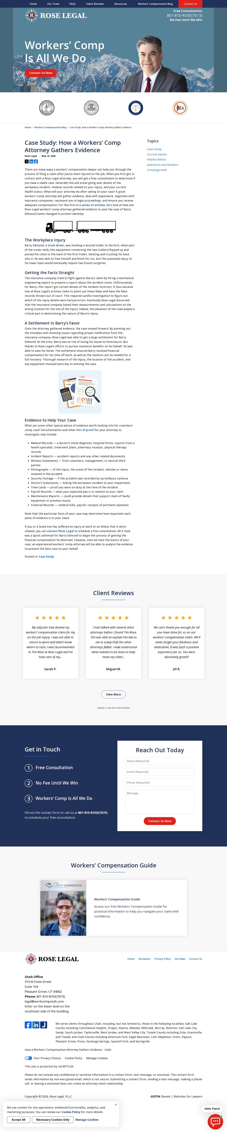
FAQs (72, 4)
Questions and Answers (162, 164)
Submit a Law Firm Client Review (113, 707)
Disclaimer (145, 959)
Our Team (53, 4)
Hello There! (212, 1108)
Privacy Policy (163, 959)
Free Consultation (187, 11)
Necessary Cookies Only (52, 1119)
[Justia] (43, 1024)
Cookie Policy (73, 1058)
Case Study (46, 556)
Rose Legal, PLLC (61, 1096)
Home (33, 4)
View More (113, 694)
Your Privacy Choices (47, 1058)
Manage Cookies (97, 1058)
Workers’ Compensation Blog (155, 4)
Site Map (180, 959)
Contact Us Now (40, 73)
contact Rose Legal (60, 531)
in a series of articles (90, 205)
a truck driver (54, 245)
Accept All (18, 1119)
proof (90, 430)
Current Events (157, 154)
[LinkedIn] (35, 1024)
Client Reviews (95, 4)
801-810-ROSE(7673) (184, 15)
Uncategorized (157, 170)
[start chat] (215, 1121)
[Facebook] (28, 1024)
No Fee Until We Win (186, 20)
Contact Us (190, 4)
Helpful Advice (156, 159)
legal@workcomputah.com (44, 1001)
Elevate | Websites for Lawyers (176, 1096)
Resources (120, 4)
